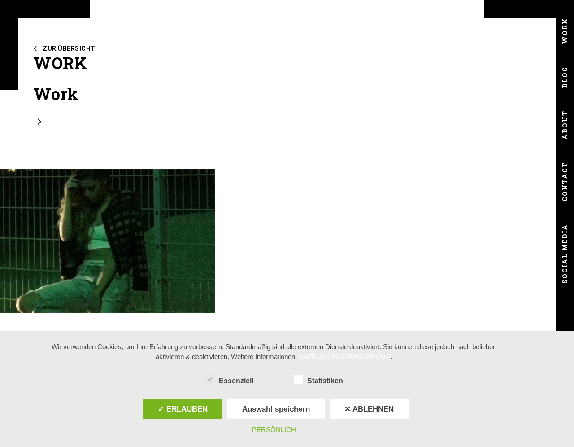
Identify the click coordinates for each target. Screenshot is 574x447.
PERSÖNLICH (274, 430)
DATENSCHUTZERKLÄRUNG (345, 356)
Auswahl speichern (276, 409)
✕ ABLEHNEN (369, 409)
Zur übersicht (69, 48)
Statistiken (325, 381)
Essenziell (236, 381)
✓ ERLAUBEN (183, 409)
